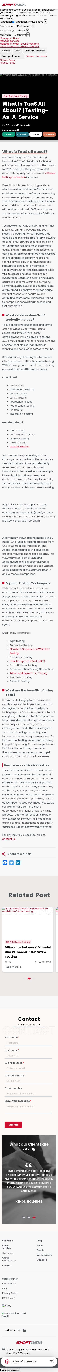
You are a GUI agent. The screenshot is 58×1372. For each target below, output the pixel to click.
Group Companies (9, 1259)
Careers (7, 1265)
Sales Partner (10, 1278)
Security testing (19, 446)
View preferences (35, 50)
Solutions (7, 1240)
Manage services (9, 40)
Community (9, 1283)
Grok (36, 134)
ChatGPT (10, 134)
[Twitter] (11, 862)
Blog (39, 1240)
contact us (8, 839)
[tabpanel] (27, 939)
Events (40, 1250)
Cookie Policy (7, 60)
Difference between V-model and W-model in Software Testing (28, 952)
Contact (42, 1259)
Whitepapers (44, 1255)
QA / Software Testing (18, 942)
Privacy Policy (7, 62)
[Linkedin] (18, 862)
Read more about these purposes (19, 46)
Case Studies (6, 1247)
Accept (6, 50)
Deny (17, 50)
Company (8, 1253)
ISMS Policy (8, 1298)
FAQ (4, 1288)
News (40, 1245)
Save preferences (12, 56)
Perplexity (23, 134)
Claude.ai (50, 134)
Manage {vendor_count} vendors (19, 43)
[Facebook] (5, 862)
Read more (11, 967)
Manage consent (10, 1370)
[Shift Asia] (14, 5)
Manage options (9, 38)
